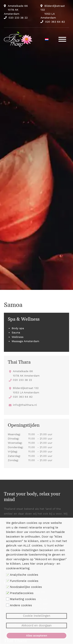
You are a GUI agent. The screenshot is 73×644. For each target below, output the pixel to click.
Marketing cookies (23, 599)
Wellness (17, 336)
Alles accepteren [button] (36, 635)
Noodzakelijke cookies (26, 587)
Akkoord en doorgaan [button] (36, 625)
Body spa (18, 328)
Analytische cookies (24, 574)
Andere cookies (21, 605)
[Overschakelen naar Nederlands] (46, 39)
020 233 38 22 (18, 17)
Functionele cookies (24, 581)
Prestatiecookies (21, 593)
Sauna (16, 332)
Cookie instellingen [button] (36, 615)
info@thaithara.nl (25, 404)
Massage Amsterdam (25, 341)
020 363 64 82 (55, 21)
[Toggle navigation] (62, 39)
